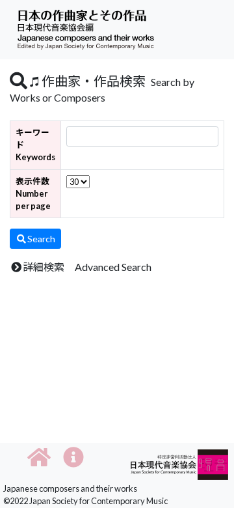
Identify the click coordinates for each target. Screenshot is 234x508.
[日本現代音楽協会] (179, 463)
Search (41, 238)
